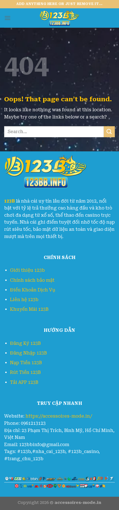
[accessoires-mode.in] (59, 18)
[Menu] (7, 18)
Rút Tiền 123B (25, 372)
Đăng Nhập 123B (28, 353)
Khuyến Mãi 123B (29, 309)
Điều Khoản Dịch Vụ (32, 289)
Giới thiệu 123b (27, 270)
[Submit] (109, 131)
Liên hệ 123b (24, 299)
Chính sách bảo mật (32, 280)
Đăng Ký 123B (25, 343)
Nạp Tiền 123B (26, 362)
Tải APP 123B (24, 382)
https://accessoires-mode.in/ (58, 416)
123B (9, 201)
